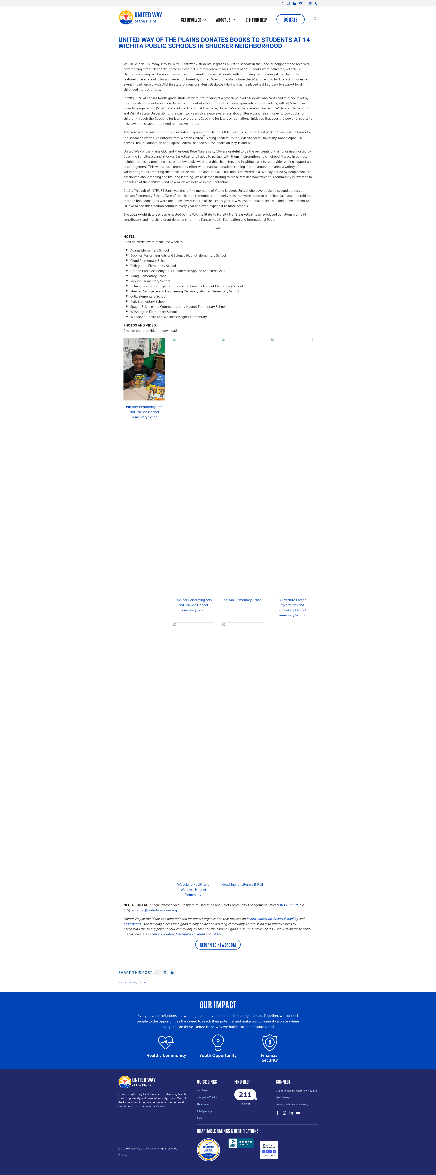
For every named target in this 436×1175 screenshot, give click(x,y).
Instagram (183, 934)
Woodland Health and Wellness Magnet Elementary (193, 889)
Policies (122, 1155)
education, (264, 918)
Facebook (155, 934)
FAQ (199, 1118)
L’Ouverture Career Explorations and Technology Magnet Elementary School (291, 607)
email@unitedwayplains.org (292, 1104)
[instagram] (288, 3)
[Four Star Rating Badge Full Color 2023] (269, 1142)
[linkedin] (294, 3)
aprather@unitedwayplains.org (154, 910)
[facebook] (282, 3)
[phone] (316, 3)
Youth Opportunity (218, 1055)
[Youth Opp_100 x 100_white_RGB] (218, 1036)
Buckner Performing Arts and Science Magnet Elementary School (144, 411)
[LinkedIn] (173, 972)
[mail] (310, 3)
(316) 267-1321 (284, 1097)
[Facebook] (157, 972)
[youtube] (300, 3)
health (251, 918)
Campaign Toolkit (207, 1097)
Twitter (169, 934)
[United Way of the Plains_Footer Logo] (137, 1077)
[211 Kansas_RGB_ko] (245, 1090)
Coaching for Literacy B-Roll (242, 884)
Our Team (202, 1090)
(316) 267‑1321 (288, 904)
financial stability (285, 918)
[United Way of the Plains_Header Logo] (140, 11)
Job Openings (204, 1111)
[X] (165, 972)
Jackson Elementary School (242, 599)
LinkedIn (198, 934)
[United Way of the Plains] (304, 1150)
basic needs (132, 923)
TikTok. (217, 934)
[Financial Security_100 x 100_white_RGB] (269, 1036)
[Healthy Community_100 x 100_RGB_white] (166, 1036)
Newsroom (203, 1104)
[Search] (315, 19)
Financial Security (270, 1057)
